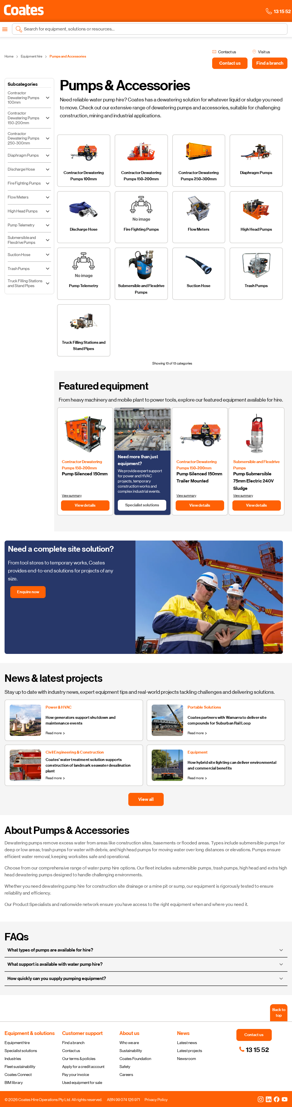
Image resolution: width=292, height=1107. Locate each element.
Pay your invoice (75, 1074)
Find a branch (73, 1042)
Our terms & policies (79, 1058)
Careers (126, 1074)
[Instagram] (260, 1099)
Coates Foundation (135, 1058)
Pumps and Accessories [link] (68, 56)
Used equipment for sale (82, 1082)
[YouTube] (284, 1099)
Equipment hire (17, 1042)
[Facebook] (276, 1099)
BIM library (14, 1082)
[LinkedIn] (268, 1099)
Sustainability (130, 1050)
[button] (24, 10)
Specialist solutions (21, 1050)
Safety (124, 1066)
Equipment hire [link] (31, 56)
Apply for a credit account (83, 1066)
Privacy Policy (156, 1099)
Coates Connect (18, 1074)
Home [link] (9, 56)
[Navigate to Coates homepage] (24, 11)
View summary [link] (72, 496)
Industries (13, 1058)
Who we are (129, 1042)
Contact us (71, 1050)
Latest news (187, 1042)
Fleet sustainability (20, 1066)
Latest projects (189, 1050)
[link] (254, 1049)
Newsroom (186, 1058)
